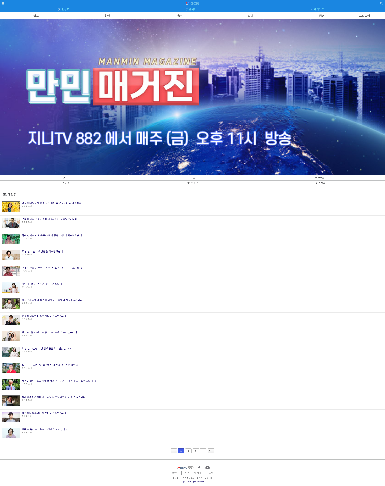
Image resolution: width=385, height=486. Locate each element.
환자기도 (319, 9)
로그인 (175, 473)
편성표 (65, 9)
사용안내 (208, 478)
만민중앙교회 (188, 478)
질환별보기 (320, 177)
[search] (381, 4)
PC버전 (186, 473)
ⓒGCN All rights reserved (193, 482)
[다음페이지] (211, 450)
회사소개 (176, 478)
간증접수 (320, 183)
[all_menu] (3, 4)
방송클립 (64, 183)
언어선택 (209, 473)
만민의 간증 (192, 183)
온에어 (192, 9)
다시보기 (192, 177)
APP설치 (198, 473)
